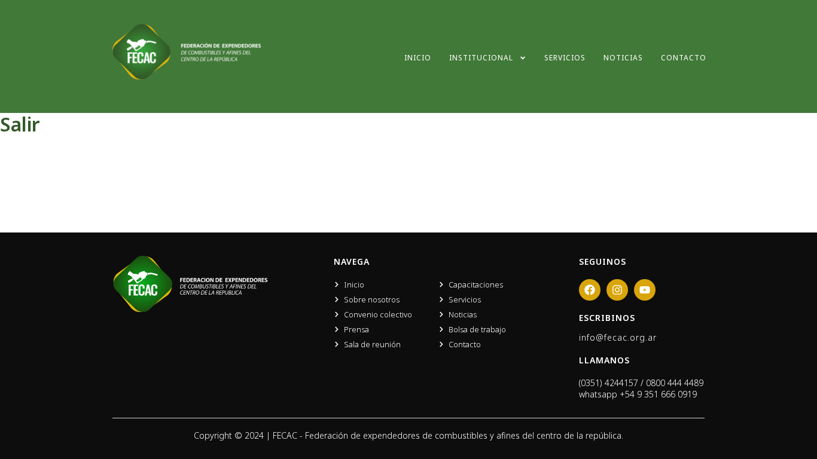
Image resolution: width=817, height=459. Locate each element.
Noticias (623, 58)
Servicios (565, 58)
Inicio (417, 58)
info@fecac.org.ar (618, 337)
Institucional (481, 58)
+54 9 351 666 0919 (658, 394)
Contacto (683, 58)
